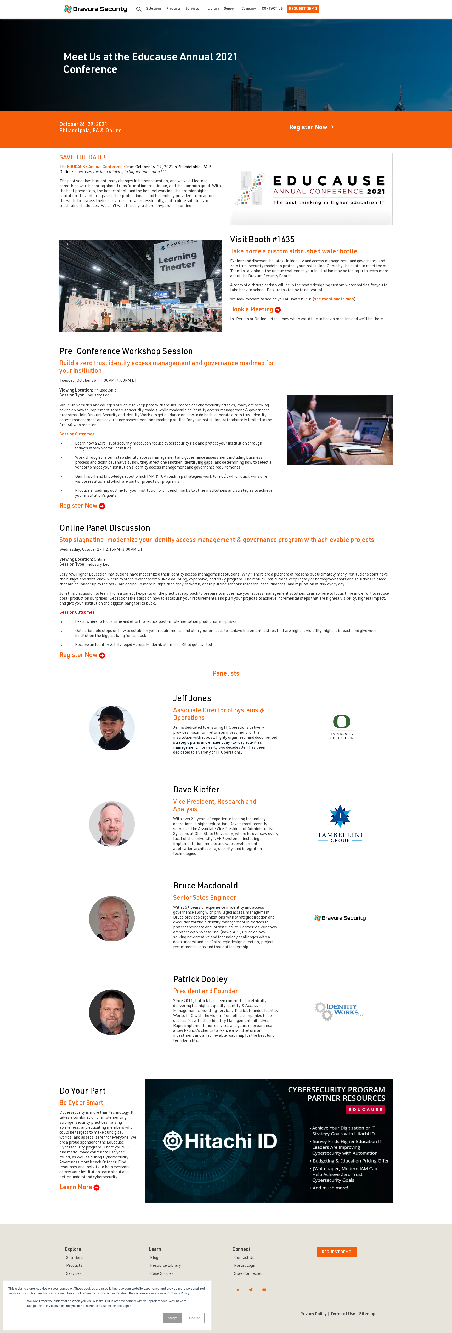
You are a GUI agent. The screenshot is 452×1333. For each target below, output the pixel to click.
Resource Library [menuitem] (165, 1266)
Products (173, 9)
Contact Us (272, 9)
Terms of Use (342, 1314)
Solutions (154, 9)
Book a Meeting (251, 310)
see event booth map (334, 300)
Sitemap (367, 1314)
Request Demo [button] (336, 1253)
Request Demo (303, 9)
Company (248, 9)
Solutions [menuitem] (74, 1258)
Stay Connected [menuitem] (248, 1274)
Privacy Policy (313, 1314)
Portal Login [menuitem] (245, 1266)
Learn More (75, 1188)
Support (230, 9)
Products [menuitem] (74, 1266)
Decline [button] (194, 1318)
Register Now (308, 128)
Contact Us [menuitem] (244, 1258)
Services (192, 9)
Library (213, 9)
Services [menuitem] (74, 1274)
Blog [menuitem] (154, 1258)
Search (139, 9)
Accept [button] (172, 1318)
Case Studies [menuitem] (162, 1274)
